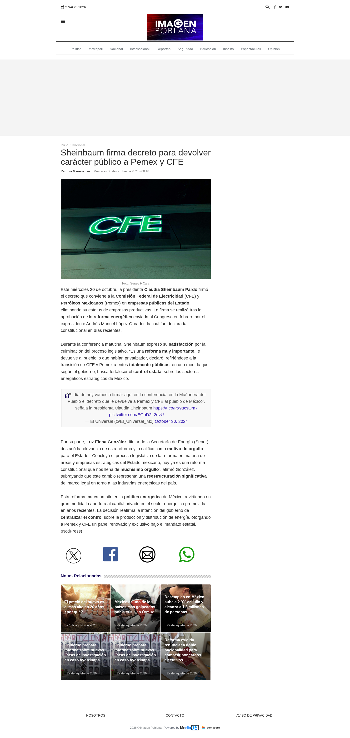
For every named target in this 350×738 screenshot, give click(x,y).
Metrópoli (96, 49)
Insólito (228, 49)
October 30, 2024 (171, 421)
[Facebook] (274, 7)
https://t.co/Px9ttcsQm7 (175, 408)
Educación (208, 49)
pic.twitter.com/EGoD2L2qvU (136, 414)
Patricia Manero (72, 171)
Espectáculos (251, 49)
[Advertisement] (175, 97)
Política (75, 49)
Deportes (163, 49)
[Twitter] (280, 7)
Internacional (140, 49)
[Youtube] (287, 7)
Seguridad (185, 49)
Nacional (116, 49)
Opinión (274, 49)
